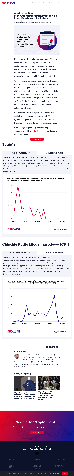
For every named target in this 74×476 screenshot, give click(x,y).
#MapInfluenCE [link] (44, 449)
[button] (69, 3)
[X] (50, 347)
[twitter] (37, 453)
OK (65, 473)
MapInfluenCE (17, 21)
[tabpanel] (37, 196)
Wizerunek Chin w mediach (29, 22)
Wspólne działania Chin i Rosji (43, 22)
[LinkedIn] (53, 347)
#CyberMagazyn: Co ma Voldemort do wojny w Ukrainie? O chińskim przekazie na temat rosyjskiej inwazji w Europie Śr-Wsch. (25, 396)
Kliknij (35, 131)
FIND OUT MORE (56, 473)
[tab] (19, 153)
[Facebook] (47, 347)
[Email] (56, 347)
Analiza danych (18, 22)
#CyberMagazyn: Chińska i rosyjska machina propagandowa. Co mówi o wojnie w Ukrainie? (47, 394)
